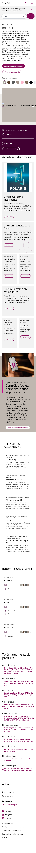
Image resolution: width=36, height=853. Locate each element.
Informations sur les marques (12, 834)
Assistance (6, 143)
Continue (30, 16)
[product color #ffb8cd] (22, 82)
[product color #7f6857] (26, 82)
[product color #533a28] (9, 82)
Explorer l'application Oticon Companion (17, 427)
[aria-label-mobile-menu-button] (32, 3)
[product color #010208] (31, 82)
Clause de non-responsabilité (12, 830)
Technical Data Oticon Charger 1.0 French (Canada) (18, 760)
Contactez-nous (7, 796)
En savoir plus (9, 216)
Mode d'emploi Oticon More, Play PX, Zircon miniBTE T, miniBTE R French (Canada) (19, 740)
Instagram (8, 815)
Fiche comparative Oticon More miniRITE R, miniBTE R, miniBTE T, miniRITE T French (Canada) (18, 729)
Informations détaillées (12, 72)
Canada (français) (11, 805)
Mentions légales (8, 823)
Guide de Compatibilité (10, 149)
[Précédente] (3, 106)
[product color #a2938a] (18, 82)
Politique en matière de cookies (13, 827)
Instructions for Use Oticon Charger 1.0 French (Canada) (19, 750)
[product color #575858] (13, 82)
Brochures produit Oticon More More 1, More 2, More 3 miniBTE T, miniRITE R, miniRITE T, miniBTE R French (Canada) (19, 718)
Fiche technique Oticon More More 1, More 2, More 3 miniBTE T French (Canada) (18, 769)
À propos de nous (8, 792)
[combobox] (13, 16)
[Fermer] (32, 9)
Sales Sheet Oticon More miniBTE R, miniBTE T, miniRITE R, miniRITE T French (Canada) (18, 683)
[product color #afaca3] (4, 82)
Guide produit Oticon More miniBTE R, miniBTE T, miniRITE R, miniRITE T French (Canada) (19, 706)
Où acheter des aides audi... (14, 66)
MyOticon (5, 837)
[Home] (6, 3)
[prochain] (33, 106)
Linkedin (8, 818)
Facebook (8, 811)
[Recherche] (25, 3)
